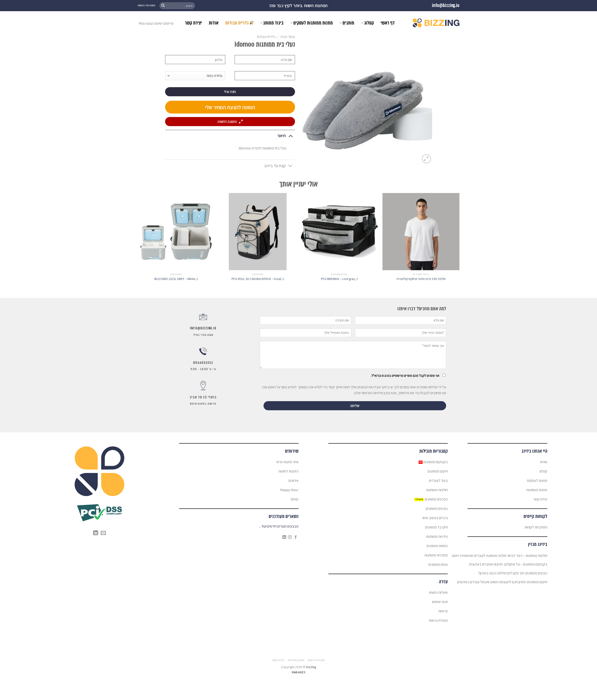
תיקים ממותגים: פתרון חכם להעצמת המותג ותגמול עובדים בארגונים (502, 582)
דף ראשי (388, 22)
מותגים (348, 22)
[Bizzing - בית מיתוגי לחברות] (436, 23)
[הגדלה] (426, 158)
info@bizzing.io (445, 5)
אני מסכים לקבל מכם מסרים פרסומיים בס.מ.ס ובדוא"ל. (405, 375)
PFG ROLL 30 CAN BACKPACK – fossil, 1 (258, 279)
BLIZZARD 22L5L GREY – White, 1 (176, 279)
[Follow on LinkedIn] (284, 537)
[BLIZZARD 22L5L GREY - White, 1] (176, 231)
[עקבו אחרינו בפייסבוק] (296, 537)
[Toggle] (290, 136)
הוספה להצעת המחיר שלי (230, 107)
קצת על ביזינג (275, 165)
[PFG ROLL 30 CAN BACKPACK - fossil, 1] (257, 231)
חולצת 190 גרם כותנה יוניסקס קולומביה (421, 279)
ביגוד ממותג (273, 22)
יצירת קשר (193, 22)
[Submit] (163, 5)
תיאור (281, 135)
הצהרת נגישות (316, 660)
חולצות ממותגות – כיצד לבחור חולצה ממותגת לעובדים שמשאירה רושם (499, 555)
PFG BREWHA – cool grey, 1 (339, 279)
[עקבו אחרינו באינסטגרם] (290, 537)
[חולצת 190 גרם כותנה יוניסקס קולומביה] (420, 231)
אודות (214, 22)
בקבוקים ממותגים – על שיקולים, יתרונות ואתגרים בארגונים (508, 564)
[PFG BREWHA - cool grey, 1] (339, 231)
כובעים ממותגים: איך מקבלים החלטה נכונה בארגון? (512, 573)
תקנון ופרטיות (296, 660)
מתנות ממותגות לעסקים (313, 22)
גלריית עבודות (237, 22)
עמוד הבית (288, 36)
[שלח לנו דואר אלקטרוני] (103, 533)
